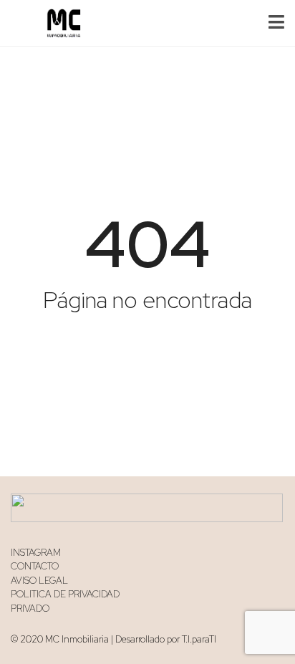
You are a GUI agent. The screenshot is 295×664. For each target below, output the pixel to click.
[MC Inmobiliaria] (58, 23)
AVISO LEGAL (39, 580)
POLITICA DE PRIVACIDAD (65, 594)
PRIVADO (30, 608)
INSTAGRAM (36, 553)
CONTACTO (35, 566)
